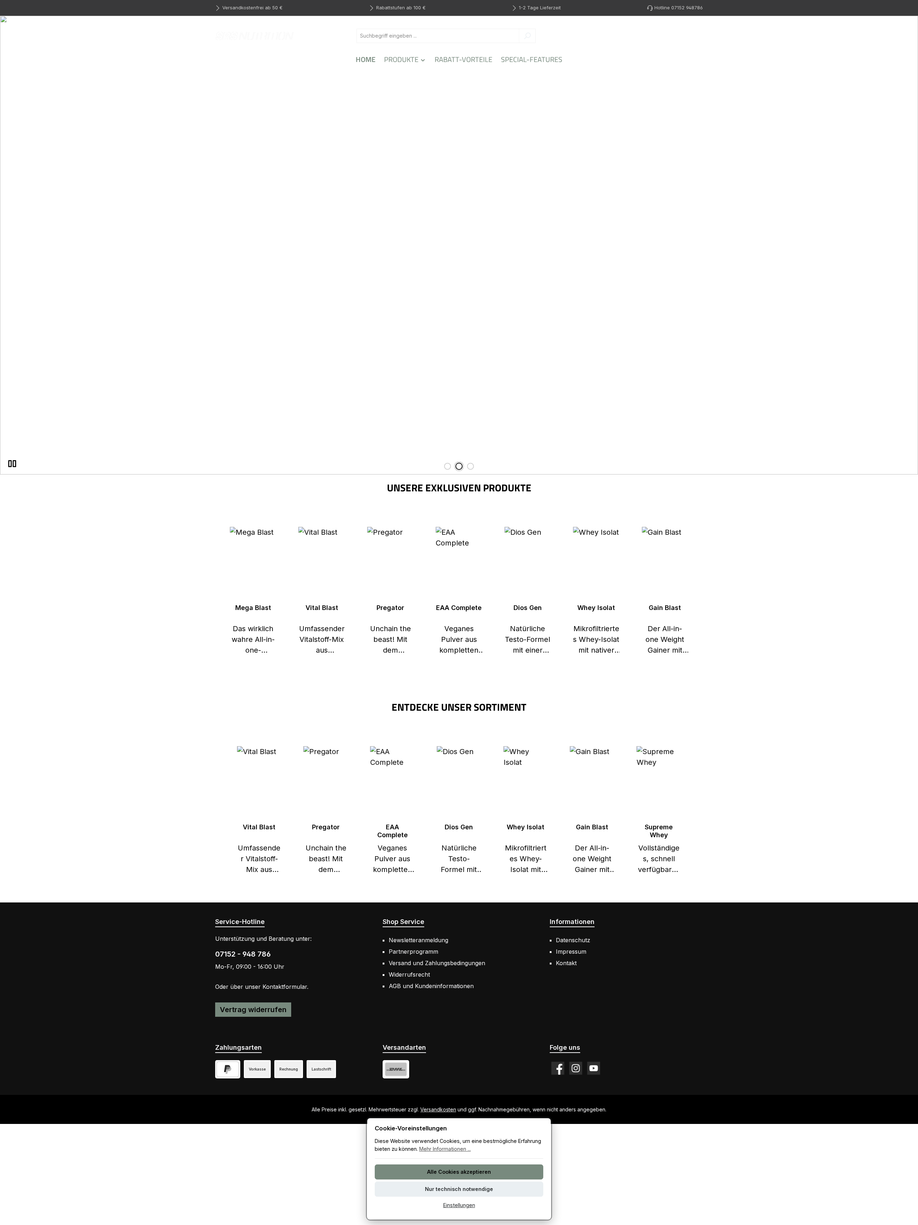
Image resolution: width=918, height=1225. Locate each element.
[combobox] (437, 36)
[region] (459, 245)
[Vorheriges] (227, 811)
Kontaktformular (284, 986)
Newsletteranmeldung (418, 940)
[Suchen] (527, 36)
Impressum (571, 951)
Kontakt (566, 963)
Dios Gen (528, 607)
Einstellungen (459, 1205)
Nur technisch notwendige (459, 1189)
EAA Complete (459, 607)
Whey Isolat (596, 607)
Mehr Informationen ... (445, 1149)
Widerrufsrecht (409, 974)
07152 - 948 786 (243, 954)
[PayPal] (227, 1069)
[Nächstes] (690, 811)
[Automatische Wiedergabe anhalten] (12, 464)
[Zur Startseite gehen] (254, 35)
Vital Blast (322, 607)
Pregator (390, 607)
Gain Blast (665, 607)
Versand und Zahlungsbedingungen (437, 963)
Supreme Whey (659, 831)
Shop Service (403, 921)
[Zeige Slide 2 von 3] (459, 466)
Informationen (572, 921)
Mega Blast (253, 607)
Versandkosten (438, 1109)
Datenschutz (573, 940)
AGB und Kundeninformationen (431, 986)
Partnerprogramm (413, 951)
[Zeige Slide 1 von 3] (447, 466)
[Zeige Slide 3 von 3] (470, 466)
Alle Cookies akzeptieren (459, 1172)
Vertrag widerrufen (253, 1009)
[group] (459, 245)
